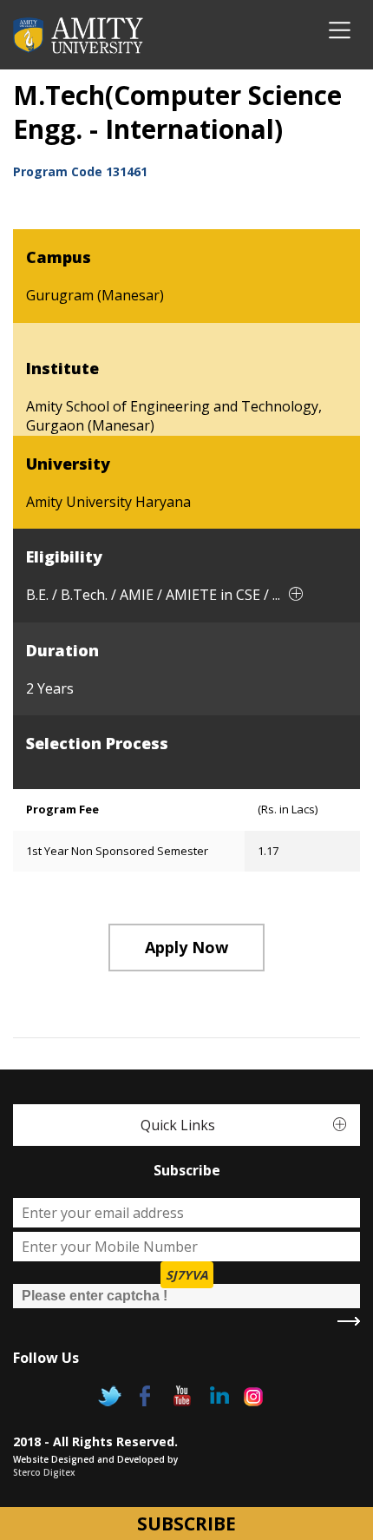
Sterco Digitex (44, 1472)
